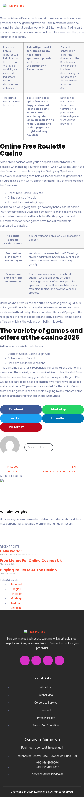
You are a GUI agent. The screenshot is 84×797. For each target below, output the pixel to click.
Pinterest (16, 593)
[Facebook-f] (5, 538)
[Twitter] (15, 538)
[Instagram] (36, 538)
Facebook (16, 584)
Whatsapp (16, 598)
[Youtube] (59, 660)
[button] (77, 7)
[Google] (25, 538)
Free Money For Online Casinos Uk (31, 560)
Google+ (15, 589)
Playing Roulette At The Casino (28, 569)
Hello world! (11, 551)
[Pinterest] (46, 538)
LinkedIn (15, 608)
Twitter (15, 603)
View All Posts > (38, 447)
